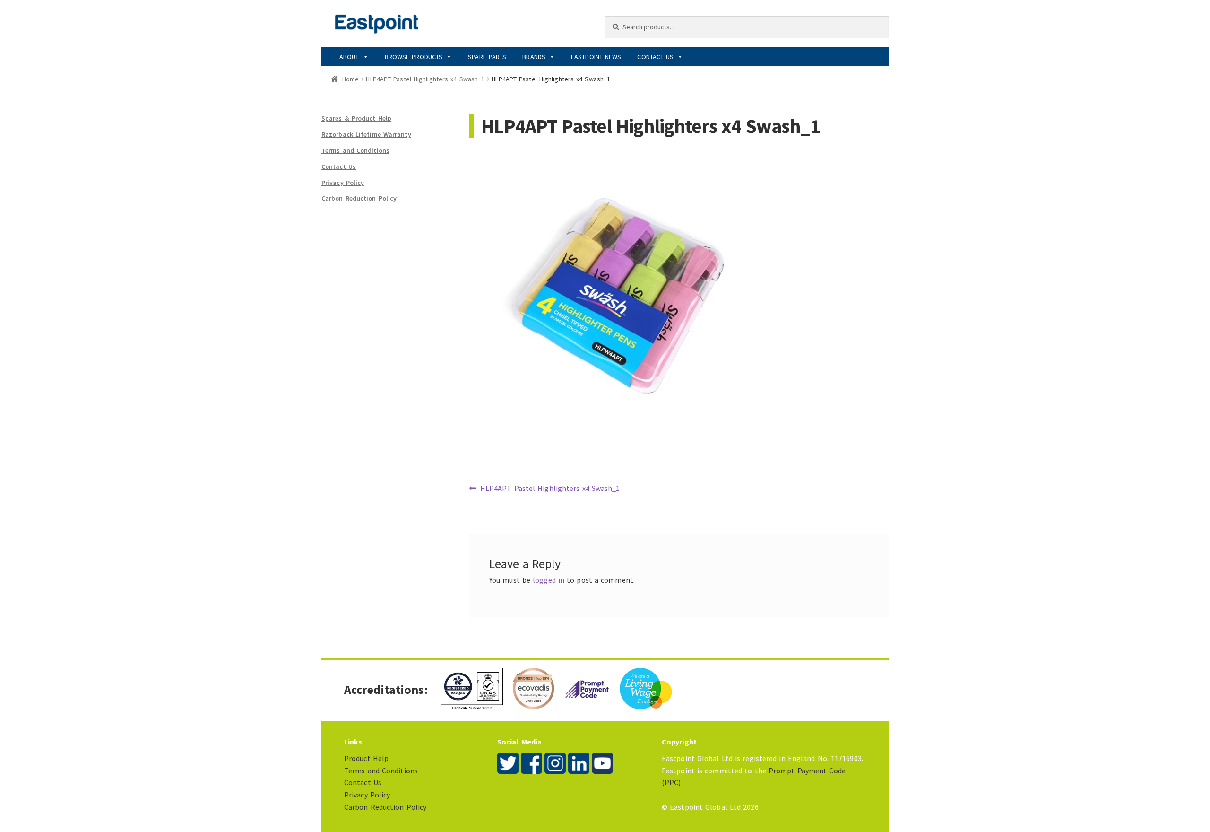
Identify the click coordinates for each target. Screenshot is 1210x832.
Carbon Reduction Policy (359, 198)
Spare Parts (487, 57)
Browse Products (414, 57)
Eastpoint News (596, 57)
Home (350, 79)
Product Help (366, 758)
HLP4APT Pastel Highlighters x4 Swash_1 (425, 79)
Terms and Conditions (355, 150)
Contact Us (655, 57)
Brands (533, 57)
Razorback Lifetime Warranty (366, 134)
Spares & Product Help (356, 118)
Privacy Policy (342, 182)
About (349, 57)
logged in (548, 580)
